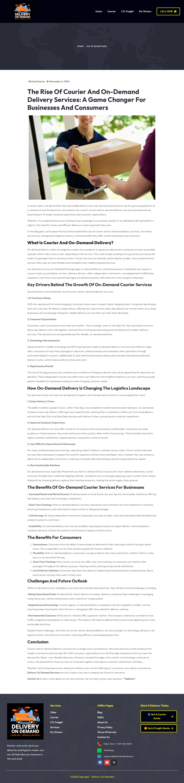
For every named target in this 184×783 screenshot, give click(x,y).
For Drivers (145, 11)
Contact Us (33, 678)
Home (99, 11)
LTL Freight (127, 11)
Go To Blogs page (97, 46)
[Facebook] (100, 762)
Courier (111, 11)
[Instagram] (114, 762)
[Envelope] (107, 762)
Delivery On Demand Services (43, 672)
